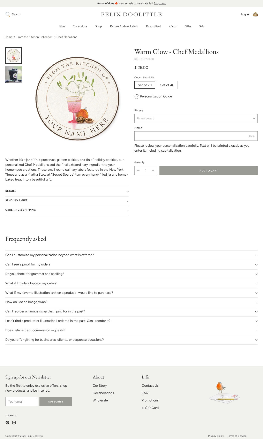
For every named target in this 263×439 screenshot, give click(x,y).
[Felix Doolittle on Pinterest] (7, 423)
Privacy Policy (216, 435)
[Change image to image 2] (13, 74)
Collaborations (103, 393)
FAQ (145, 393)
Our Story (100, 386)
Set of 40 (167, 85)
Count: (144, 77)
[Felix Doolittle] (131, 14)
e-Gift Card (150, 408)
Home (9, 37)
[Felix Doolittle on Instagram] (14, 423)
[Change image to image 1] (13, 55)
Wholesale (100, 400)
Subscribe (55, 401)
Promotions (150, 400)
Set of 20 (145, 85)
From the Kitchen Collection (34, 37)
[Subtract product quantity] (138, 170)
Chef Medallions (67, 37)
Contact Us (150, 386)
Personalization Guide (156, 96)
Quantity (139, 162)
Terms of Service (237, 435)
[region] (131, 3)
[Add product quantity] (153, 170)
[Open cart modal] (255, 14)
